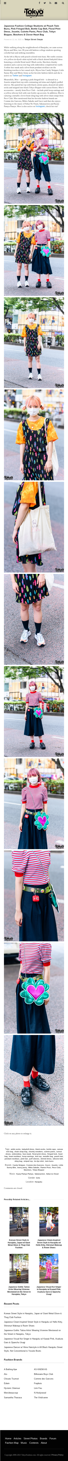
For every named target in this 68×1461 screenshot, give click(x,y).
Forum (52, 1438)
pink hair (24, 1159)
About (44, 1442)
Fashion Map (12, 1442)
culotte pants (49, 1152)
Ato (5, 1374)
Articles (17, 1438)
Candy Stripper (19, 1165)
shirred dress (45, 1159)
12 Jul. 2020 (17, 39)
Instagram (27, 75)
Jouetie (54, 1165)
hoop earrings (28, 1156)
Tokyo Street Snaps (34, 39)
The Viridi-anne (41, 1397)
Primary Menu (10, 1435)
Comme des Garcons (35, 1165)
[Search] (63, 3)
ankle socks (16, 1149)
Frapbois (38, 1383)
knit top (38, 1156)
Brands (43, 1438)
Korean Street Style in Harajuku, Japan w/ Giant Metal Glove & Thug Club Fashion (19, 1244)
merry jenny (22, 1167)
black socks (40, 1149)
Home (8, 1438)
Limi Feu (38, 1388)
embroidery (16, 1154)
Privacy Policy (57, 1455)
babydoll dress (28, 1149)
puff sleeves (34, 1159)
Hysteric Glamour (12, 1388)
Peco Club (56, 1167)
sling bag (18, 1161)
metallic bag (48, 1156)
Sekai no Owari (52, 1174)
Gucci (47, 1165)
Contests (34, 1442)
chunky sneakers (36, 1152)
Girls (38, 1178)
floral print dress (39, 1154)
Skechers (27, 1170)
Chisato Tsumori (11, 1379)
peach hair (58, 1156)
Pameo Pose (45, 1167)
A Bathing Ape (10, 1369)
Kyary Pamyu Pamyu (24, 1174)
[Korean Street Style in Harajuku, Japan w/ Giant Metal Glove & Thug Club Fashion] (18, 1221)
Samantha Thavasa (13, 1397)
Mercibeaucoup (11, 1393)
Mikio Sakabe (33, 1167)
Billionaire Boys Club (43, 1374)
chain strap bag (20, 1152)
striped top (28, 1161)
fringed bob (52, 1154)
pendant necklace (12, 1159)
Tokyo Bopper (38, 1170)
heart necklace (15, 1156)
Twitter (15, 75)
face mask (27, 1154)
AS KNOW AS (40, 1369)
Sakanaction (40, 1174)
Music (24, 1442)
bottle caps (51, 1149)
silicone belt (58, 1159)
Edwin (6, 1383)
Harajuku (38, 1182)
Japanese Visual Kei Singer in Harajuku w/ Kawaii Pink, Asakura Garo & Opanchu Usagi (49, 1291)
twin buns (49, 1161)
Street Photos (31, 1438)
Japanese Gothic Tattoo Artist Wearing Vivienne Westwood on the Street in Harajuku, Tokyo (19, 1291)
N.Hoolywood (40, 1393)
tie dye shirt (39, 1161)
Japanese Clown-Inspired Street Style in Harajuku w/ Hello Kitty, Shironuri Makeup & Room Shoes (49, 1244)
